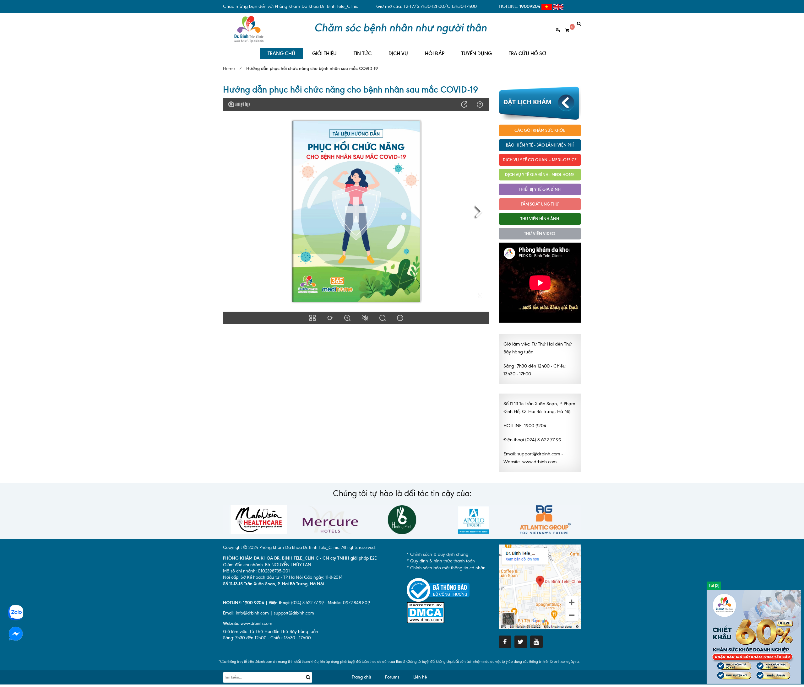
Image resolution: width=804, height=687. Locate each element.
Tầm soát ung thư (540, 204)
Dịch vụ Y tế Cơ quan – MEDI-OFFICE (540, 159)
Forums (392, 677)
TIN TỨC (363, 53)
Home (229, 68)
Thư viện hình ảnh (539, 218)
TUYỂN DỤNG (476, 53)
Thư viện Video (539, 233)
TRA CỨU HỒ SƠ (527, 53)
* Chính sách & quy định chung (437, 554)
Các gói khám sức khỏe (539, 130)
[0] (564, 30)
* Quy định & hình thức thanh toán (441, 561)
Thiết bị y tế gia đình (540, 189)
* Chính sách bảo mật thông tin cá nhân (446, 568)
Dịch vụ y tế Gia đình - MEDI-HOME (539, 174)
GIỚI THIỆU (324, 53)
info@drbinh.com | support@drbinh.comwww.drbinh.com (268, 618)
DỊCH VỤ (398, 53)
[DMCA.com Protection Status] (425, 612)
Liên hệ (420, 677)
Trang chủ (361, 677)
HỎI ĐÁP (434, 53)
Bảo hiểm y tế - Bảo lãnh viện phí (540, 145)
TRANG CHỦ (281, 53)
